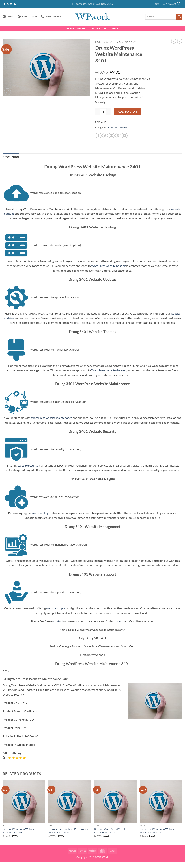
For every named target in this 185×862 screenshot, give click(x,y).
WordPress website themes (108, 370)
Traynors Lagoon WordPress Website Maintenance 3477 (69, 830)
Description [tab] (11, 157)
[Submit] (179, 17)
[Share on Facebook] (99, 135)
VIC (119, 41)
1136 (110, 127)
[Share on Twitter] (105, 135)
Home (70, 28)
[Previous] (3, 812)
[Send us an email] (15, 4)
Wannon (130, 41)
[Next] (182, 812)
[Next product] (173, 41)
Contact (94, 28)
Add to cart (127, 111)
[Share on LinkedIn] (125, 135)
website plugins (41, 513)
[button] (156, 3)
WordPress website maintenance (51, 417)
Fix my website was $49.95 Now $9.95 (92, 3)
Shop (115, 28)
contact (58, 621)
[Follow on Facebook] (4, 4)
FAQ (106, 28)
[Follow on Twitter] (11, 4)
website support (56, 608)
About (81, 28)
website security (28, 465)
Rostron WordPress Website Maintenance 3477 (110, 830)
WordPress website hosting (108, 265)
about (120, 621)
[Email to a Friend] (112, 135)
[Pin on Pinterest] (118, 135)
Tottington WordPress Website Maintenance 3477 (157, 830)
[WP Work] (92, 16)
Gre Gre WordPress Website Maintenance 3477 (19, 830)
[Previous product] (179, 41)
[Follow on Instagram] (8, 4)
